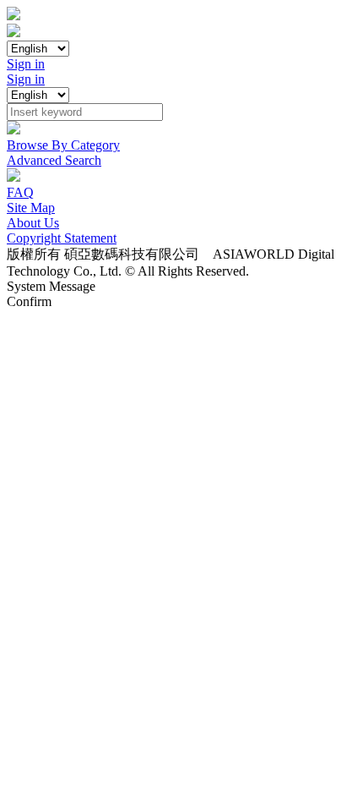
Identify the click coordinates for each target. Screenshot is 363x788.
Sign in (26, 64)
